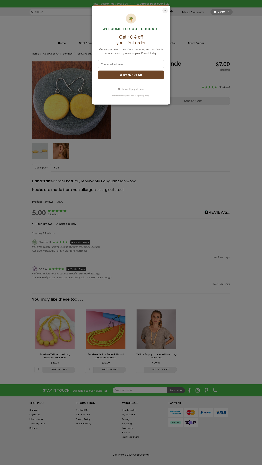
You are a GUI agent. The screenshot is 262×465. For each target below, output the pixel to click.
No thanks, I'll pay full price (131, 89)
